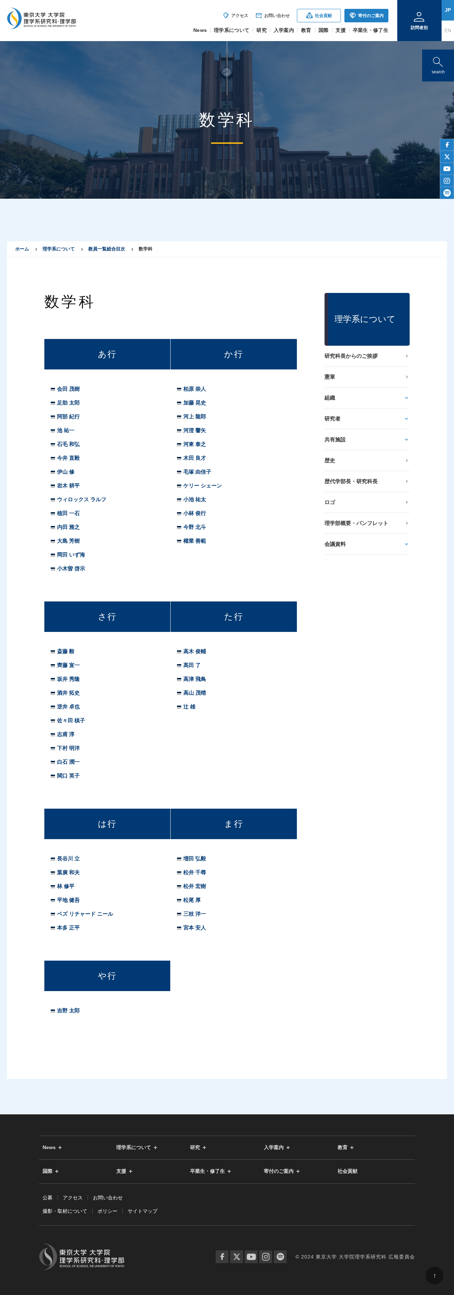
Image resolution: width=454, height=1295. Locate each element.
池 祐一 (65, 430)
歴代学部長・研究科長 (351, 481)
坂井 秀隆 (68, 679)
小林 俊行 (194, 513)
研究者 (332, 418)
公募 (47, 1197)
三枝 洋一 (194, 914)
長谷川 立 (68, 858)
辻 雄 (189, 706)
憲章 (330, 377)
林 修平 (65, 886)
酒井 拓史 (68, 693)
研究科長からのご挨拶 (351, 356)
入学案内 (274, 1147)
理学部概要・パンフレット (356, 523)
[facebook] (447, 145)
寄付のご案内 (366, 15)
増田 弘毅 (194, 858)
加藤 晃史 (194, 403)
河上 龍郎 (194, 416)
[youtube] (447, 169)
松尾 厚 (192, 900)
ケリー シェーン (202, 485)
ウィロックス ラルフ (81, 499)
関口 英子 (68, 776)
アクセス (235, 15)
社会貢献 (319, 15)
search (438, 63)
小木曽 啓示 (71, 568)
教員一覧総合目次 (106, 248)
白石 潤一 (68, 762)
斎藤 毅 (65, 651)
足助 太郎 (68, 403)
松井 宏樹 (194, 886)
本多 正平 (68, 927)
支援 (121, 1171)
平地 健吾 (68, 900)
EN (447, 30)
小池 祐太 (194, 499)
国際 (47, 1171)
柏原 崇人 (194, 389)
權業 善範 (194, 541)
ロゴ (330, 502)
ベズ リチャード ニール (85, 914)
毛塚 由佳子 (197, 472)
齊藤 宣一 (68, 665)
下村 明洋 (68, 748)
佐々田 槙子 (71, 720)
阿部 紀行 (68, 416)
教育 (343, 1147)
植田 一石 (68, 513)
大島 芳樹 (68, 541)
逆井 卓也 (68, 706)
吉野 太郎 (68, 1010)
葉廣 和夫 (68, 872)
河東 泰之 (194, 444)
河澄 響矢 (194, 430)
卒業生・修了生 (207, 1171)
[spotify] (447, 193)
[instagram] (447, 181)
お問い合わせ (272, 15)
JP (448, 10)
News (49, 1147)
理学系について (59, 248)
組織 (330, 398)
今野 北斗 (194, 527)
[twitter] (447, 157)
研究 (195, 1147)
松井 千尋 (194, 872)
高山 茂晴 (194, 693)
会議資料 (335, 544)
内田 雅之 (68, 527)
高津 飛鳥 (194, 679)
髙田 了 (192, 665)
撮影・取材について (65, 1211)
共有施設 (335, 439)
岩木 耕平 (68, 485)
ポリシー (107, 1211)
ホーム (22, 248)
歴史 (330, 460)
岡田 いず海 (71, 555)
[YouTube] (251, 1256)
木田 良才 (194, 458)
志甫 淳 (65, 734)
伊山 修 (65, 472)
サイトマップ (142, 1211)
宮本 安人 (194, 927)
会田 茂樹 (68, 389)
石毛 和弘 (68, 444)
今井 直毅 (68, 458)
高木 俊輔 (194, 651)
